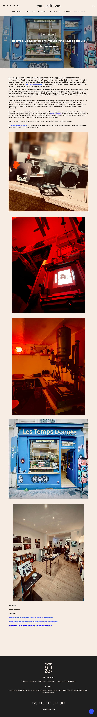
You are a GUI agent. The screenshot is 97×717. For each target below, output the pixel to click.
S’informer (16, 11)
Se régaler (29, 11)
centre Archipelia (55, 114)
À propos (67, 11)
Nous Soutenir (79, 11)
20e (44, 34)
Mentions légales (69, 681)
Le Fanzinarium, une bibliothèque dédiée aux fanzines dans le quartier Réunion (33, 621)
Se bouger (41, 11)
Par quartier (54, 11)
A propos (60, 681)
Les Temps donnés (33, 84)
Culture (51, 34)
